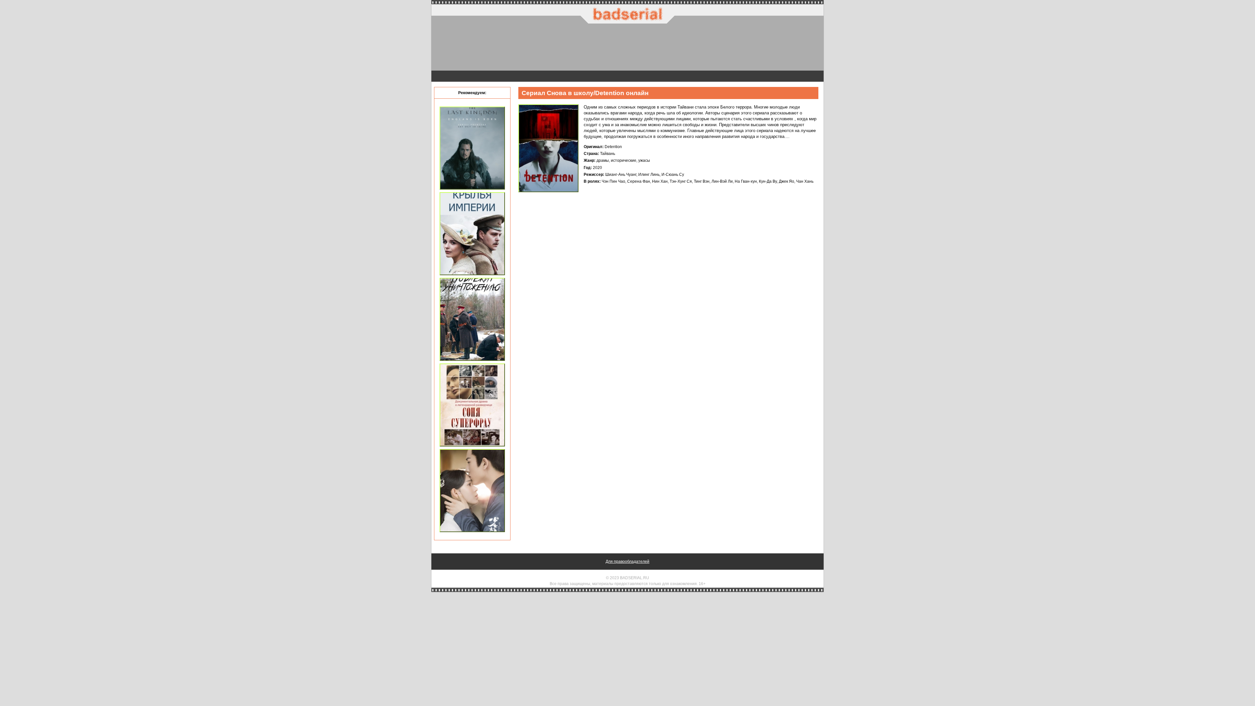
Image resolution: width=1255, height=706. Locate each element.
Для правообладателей (627, 561)
